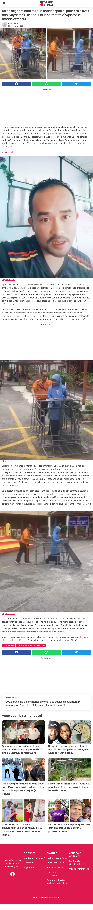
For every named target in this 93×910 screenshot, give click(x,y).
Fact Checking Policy (56, 858)
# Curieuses (9, 645)
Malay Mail (9, 152)
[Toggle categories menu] (4, 3)
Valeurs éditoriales (55, 867)
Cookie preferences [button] (79, 868)
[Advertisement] (46, 106)
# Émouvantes (24, 645)
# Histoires (39, 645)
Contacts (28, 862)
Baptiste (14, 23)
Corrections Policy (55, 862)
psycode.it (29, 867)
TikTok (82, 636)
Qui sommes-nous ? (34, 858)
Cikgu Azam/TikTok (8, 280)
